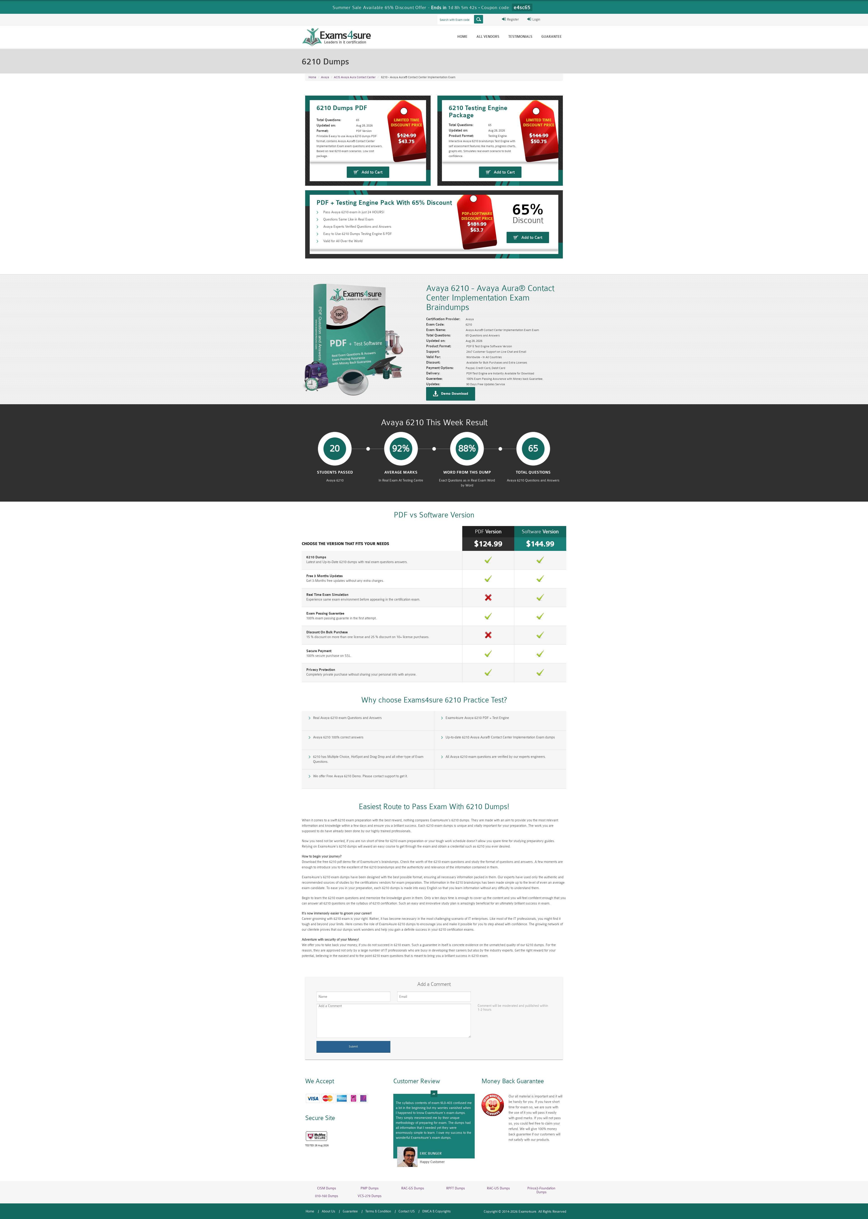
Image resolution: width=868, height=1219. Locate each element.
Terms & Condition (378, 1211)
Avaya (325, 77)
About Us (328, 1211)
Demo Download (454, 394)
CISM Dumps (326, 1188)
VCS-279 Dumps (370, 1196)
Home (462, 37)
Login (535, 19)
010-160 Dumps (326, 1196)
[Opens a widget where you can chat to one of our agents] (851, 1211)
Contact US (407, 1211)
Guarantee (551, 37)
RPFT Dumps (455, 1188)
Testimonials (520, 37)
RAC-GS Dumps (412, 1188)
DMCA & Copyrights (436, 1211)
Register (512, 19)
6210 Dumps (316, 557)
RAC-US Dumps (498, 1188)
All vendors (487, 37)
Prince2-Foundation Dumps (541, 1190)
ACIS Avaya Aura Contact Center (355, 77)
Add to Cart (371, 172)
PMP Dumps (370, 1188)
